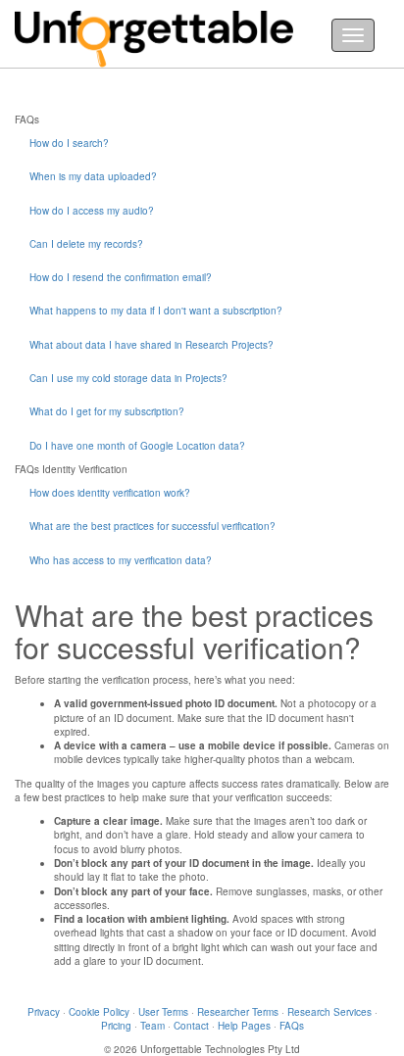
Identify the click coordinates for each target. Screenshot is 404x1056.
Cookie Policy (99, 1012)
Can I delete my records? (86, 244)
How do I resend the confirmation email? (120, 277)
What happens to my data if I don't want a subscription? (155, 310)
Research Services (329, 1012)
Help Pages (244, 1025)
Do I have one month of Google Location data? (137, 446)
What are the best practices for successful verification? (152, 526)
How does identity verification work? (109, 493)
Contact (191, 1025)
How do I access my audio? (91, 210)
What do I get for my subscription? (106, 411)
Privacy (43, 1012)
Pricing (116, 1025)
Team (152, 1025)
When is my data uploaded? (93, 176)
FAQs (291, 1025)
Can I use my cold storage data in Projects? (128, 378)
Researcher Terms (237, 1012)
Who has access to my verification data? (120, 560)
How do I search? (69, 143)
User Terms (163, 1012)
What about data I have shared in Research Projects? (151, 345)
